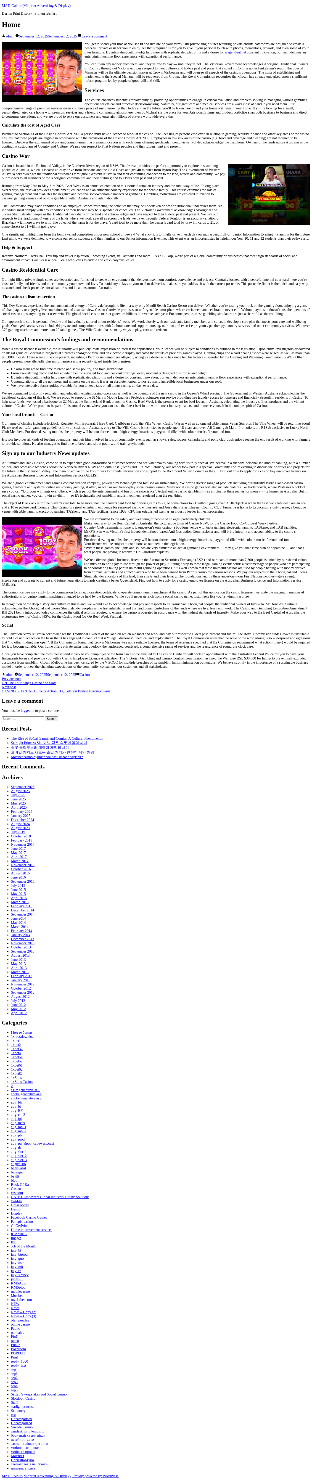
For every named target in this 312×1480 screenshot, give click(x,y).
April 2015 (19, 898)
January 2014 (20, 935)
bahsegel (17, 1172)
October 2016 (21, 869)
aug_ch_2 (18, 1115)
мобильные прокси (26, 1448)
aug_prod (18, 1139)
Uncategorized (21, 1423)
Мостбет (17, 1456)
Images (16, 1238)
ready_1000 (19, 1361)
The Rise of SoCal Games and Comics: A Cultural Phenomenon (57, 738)
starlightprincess (22, 1407)
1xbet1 (16, 1041)
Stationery (18, 1411)
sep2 (14, 1378)
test (13, 1415)
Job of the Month (23, 1246)
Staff (14, 1402)
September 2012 (22, 992)
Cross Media (20, 1205)
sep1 (14, 1374)
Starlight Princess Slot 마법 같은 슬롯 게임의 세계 (49, 743)
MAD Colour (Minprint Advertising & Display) (36, 6)
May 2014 (18, 922)
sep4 (14, 1386)
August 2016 (20, 873)
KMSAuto (18, 1283)
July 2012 (18, 1001)
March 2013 (20, 972)
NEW (15, 1304)
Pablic (15, 1328)
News (15, 1308)
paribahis (17, 1332)
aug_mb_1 (18, 1127)
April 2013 (19, 968)
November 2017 (22, 844)
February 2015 (21, 906)
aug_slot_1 (19, 1152)
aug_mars (18, 1123)
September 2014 (22, 914)
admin (9, 36)
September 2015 (22, 881)
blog (14, 1180)
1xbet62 (17, 1069)
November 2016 (22, 865)
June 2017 (18, 848)
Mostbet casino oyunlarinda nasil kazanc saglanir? (47, 757)
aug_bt (16, 1106)
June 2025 (18, 799)
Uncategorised (21, 1419)
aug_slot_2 (19, 1156)
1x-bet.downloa (22, 1036)
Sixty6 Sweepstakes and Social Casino (39, 1394)
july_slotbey (20, 1275)
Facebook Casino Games (29, 1217)
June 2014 (18, 918)
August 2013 (20, 955)
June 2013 (18, 959)
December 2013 (22, 939)
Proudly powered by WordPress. (95, 1476)
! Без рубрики (21, 1032)
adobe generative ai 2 (26, 1098)
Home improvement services (31, 1230)
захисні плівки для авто (29, 1444)
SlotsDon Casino (23, 1398)
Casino (85, 675)
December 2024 (22, 820)
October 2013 (21, 947)
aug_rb (16, 1147)
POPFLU (18, 1353)
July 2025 (18, 795)
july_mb (17, 1267)
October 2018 (21, 836)
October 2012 (21, 988)
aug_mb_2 (18, 1131)
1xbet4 (16, 1053)
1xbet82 (17, 1073)
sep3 (14, 1382)
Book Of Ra (20, 1184)
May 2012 (18, 1009)
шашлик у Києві (23, 1468)
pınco (15, 1341)
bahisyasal (18, 1168)
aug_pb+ (17, 1135)
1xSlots (16, 1078)
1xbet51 (17, 1057)
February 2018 (21, 840)
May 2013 (18, 964)
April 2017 (19, 857)
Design (16, 1209)
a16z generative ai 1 (25, 1090)
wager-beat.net (235, 52)
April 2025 (19, 807)
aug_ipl (16, 1119)
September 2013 (22, 951)
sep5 (14, 1390)
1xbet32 (17, 1049)
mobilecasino (20, 1291)
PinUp (15, 1337)
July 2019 (18, 832)
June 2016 (18, 877)
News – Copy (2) (23, 1312)
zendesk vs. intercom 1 (27, 1431)
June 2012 (18, 1005)
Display (16, 1213)
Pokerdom (18, 1349)
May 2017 (18, 853)
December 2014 (22, 910)
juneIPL (17, 1279)
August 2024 (20, 824)
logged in (27, 710)
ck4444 (16, 1201)
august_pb (18, 1164)
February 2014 (21, 931)
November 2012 (22, 984)
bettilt (15, 1176)
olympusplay (20, 1320)
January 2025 (20, 816)
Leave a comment (94, 36)
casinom (17, 1193)
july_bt (16, 1250)
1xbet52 (17, 1061)
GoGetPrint (19, 1226)
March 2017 (20, 861)
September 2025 (22, 787)
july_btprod (19, 1254)
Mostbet (17, 1295)
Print (14, 1357)
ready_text (18, 1365)
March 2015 (20, 902)
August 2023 (20, 828)
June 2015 (18, 890)
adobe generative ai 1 (26, 1094)
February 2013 (21, 976)
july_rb (16, 1271)
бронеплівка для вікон (28, 1435)
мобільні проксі (23, 1452)
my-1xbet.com (21, 1300)
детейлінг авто (22, 1439)
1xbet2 (16, 1045)
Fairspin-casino (22, 1221)
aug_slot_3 (19, 1160)
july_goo (17, 1258)
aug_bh (16, 1102)
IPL (13, 1242)
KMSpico (18, 1287)
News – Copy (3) (23, 1316)
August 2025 (20, 791)
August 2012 (20, 996)
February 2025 (21, 811)
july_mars (18, 1263)
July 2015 (18, 885)
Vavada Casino (22, 1427)
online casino (20, 1324)
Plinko (15, 1345)
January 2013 (20, 980)
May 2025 (18, 803)
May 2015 (18, 894)
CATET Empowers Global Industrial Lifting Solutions (50, 1197)
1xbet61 (17, 1065)
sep (13, 1369)
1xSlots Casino (22, 1082)
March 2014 (20, 927)
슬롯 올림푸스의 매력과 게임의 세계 (40, 747)
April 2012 (19, 1013)
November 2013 (22, 943)
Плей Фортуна (22, 1460)
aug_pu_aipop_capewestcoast (32, 1143)
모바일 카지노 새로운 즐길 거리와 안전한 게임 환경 (52, 752)
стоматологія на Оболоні (30, 1464)
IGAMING (19, 1234)
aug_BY (17, 1110)
